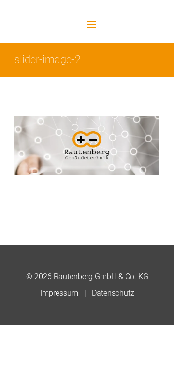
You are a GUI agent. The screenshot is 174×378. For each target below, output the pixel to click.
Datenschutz (113, 293)
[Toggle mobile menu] (92, 24)
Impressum (59, 293)
